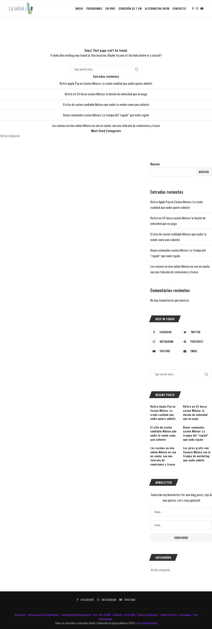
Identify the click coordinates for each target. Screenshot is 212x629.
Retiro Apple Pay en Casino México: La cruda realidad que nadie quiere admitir (106, 83)
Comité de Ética (168, 614)
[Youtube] (201, 8)
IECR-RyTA (130, 614)
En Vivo (110, 8)
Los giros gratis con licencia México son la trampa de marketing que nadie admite (196, 454)
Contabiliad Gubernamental (76, 614)
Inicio (79, 8)
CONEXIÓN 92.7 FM (130, 8)
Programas (94, 8)
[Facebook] (193, 8)
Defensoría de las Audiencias (43, 614)
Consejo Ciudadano (147, 614)
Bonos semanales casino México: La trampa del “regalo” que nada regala (106, 115)
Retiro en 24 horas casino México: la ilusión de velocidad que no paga (106, 94)
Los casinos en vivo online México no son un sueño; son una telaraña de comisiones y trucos (106, 125)
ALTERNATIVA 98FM (157, 8)
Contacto (179, 8)
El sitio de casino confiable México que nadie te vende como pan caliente (106, 104)
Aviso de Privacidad (146, 623)
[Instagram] (197, 8)
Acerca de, (20, 614)
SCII (94, 614)
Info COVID (105, 614)
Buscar (155, 164)
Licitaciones (185, 614)
